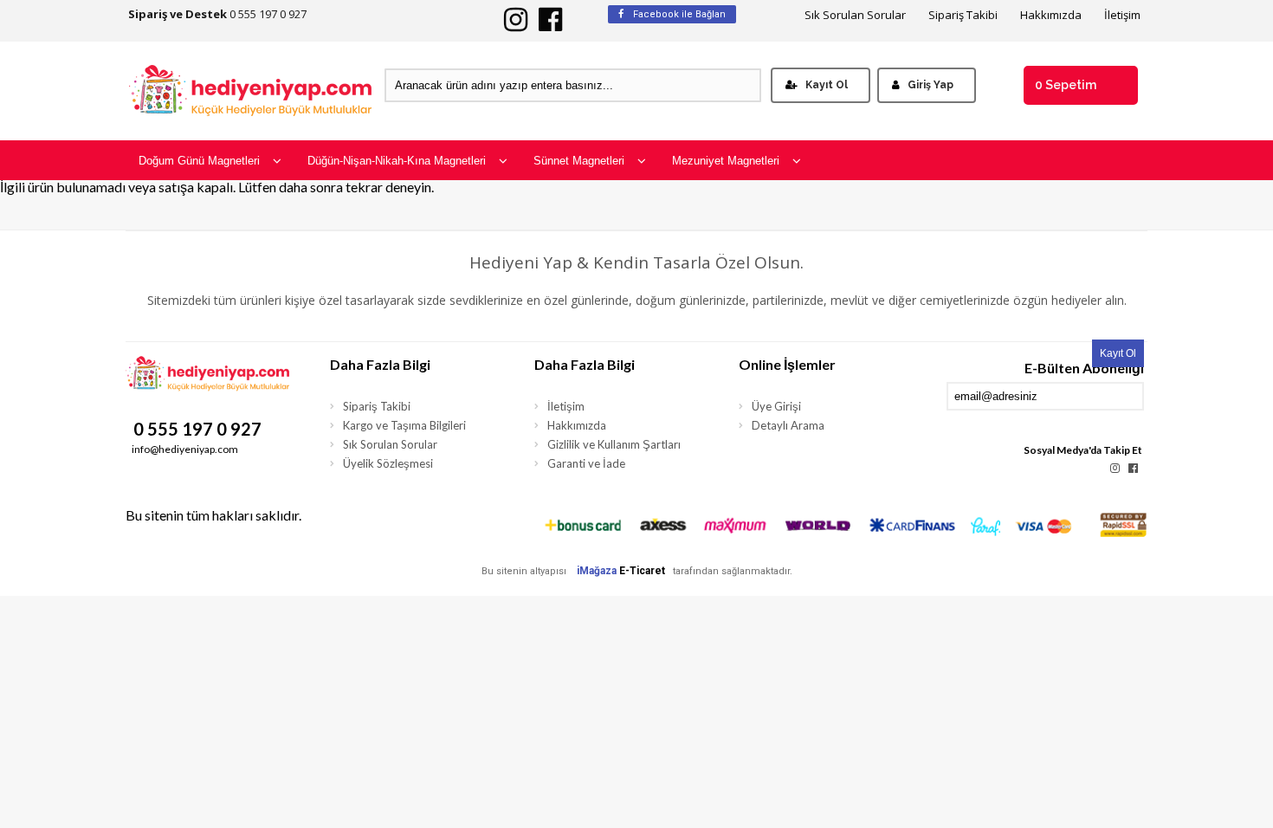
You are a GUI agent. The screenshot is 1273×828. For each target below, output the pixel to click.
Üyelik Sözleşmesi (388, 463)
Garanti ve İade (586, 463)
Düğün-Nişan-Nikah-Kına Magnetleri (396, 160)
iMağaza (597, 571)
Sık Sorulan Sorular (855, 15)
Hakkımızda (1051, 15)
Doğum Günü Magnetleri (199, 160)
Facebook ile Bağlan (678, 14)
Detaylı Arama (788, 425)
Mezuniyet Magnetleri (725, 160)
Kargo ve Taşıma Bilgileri (404, 425)
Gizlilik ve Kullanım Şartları (614, 444)
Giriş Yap (930, 85)
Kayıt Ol (826, 85)
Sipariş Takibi (963, 15)
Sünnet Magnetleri (578, 160)
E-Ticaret (642, 571)
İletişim (1122, 15)
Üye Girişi (776, 406)
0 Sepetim (1065, 85)
